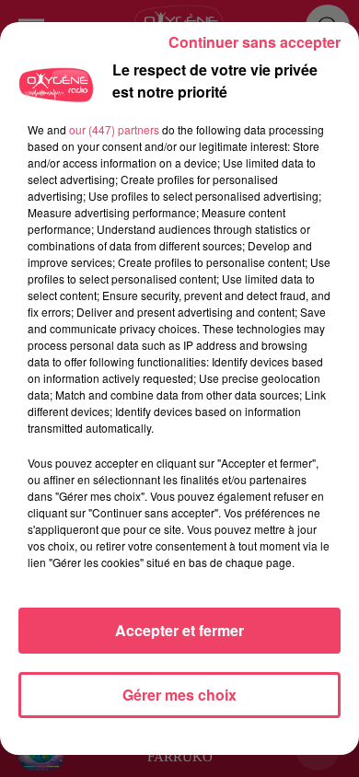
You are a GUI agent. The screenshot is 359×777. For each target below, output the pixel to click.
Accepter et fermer (179, 630)
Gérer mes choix (179, 694)
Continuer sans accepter (254, 41)
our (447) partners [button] (114, 129)
